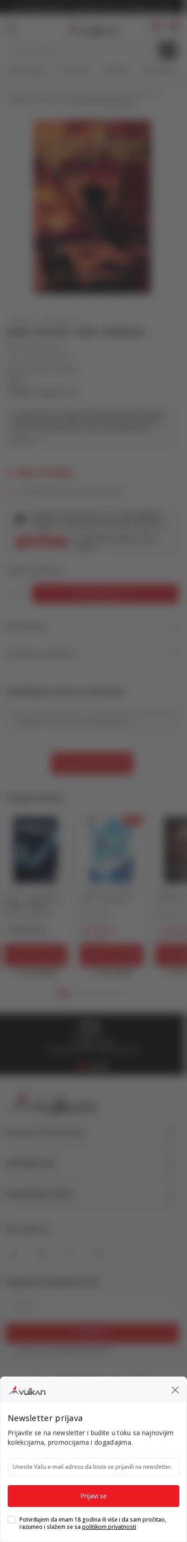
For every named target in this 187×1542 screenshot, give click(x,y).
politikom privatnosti (109, 1527)
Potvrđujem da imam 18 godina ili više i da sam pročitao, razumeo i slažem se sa (93, 1523)
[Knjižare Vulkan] (26, 1389)
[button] (175, 1389)
